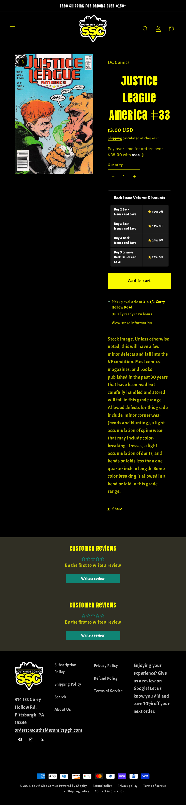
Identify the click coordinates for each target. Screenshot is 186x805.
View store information (132, 323)
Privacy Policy (106, 665)
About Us (62, 709)
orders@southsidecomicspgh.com (48, 730)
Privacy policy (128, 786)
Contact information (109, 791)
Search (60, 697)
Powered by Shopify (73, 786)
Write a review (93, 578)
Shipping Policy (67, 684)
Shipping (115, 138)
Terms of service (154, 786)
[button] (12, 28)
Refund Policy (106, 678)
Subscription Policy (65, 668)
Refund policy (102, 786)
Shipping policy (78, 791)
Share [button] (117, 509)
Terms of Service (108, 691)
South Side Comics (45, 786)
